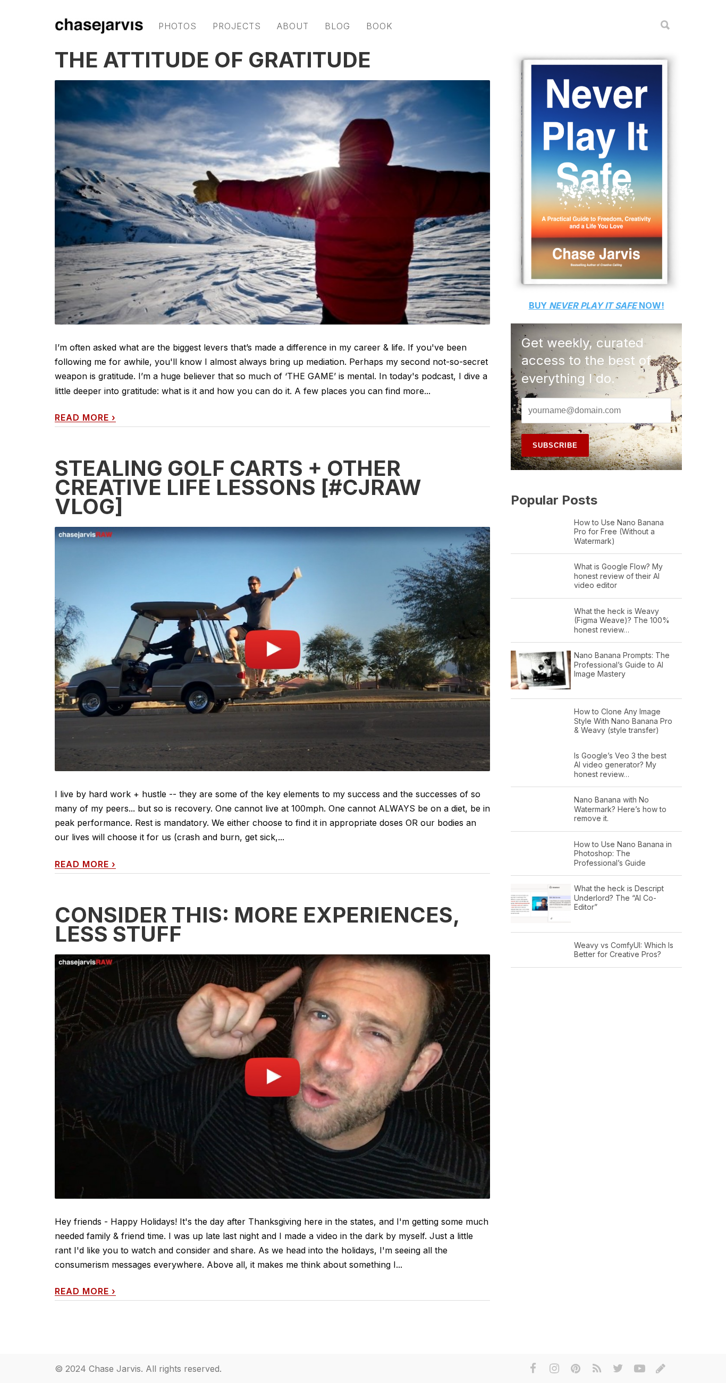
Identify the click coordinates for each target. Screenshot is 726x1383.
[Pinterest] (575, 1368)
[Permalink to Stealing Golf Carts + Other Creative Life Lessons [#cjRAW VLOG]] (272, 649)
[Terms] (660, 1368)
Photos (177, 26)
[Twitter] (618, 1368)
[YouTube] (639, 1368)
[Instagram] (554, 1368)
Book (379, 26)
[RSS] (596, 1368)
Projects (237, 26)
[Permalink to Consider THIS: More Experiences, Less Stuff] (272, 1076)
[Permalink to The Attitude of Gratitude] (272, 246)
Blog (337, 26)
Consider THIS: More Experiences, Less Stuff (257, 924)
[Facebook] (533, 1368)
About (293, 26)
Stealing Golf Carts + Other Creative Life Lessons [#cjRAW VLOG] (238, 487)
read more (85, 417)
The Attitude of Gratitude (213, 60)
